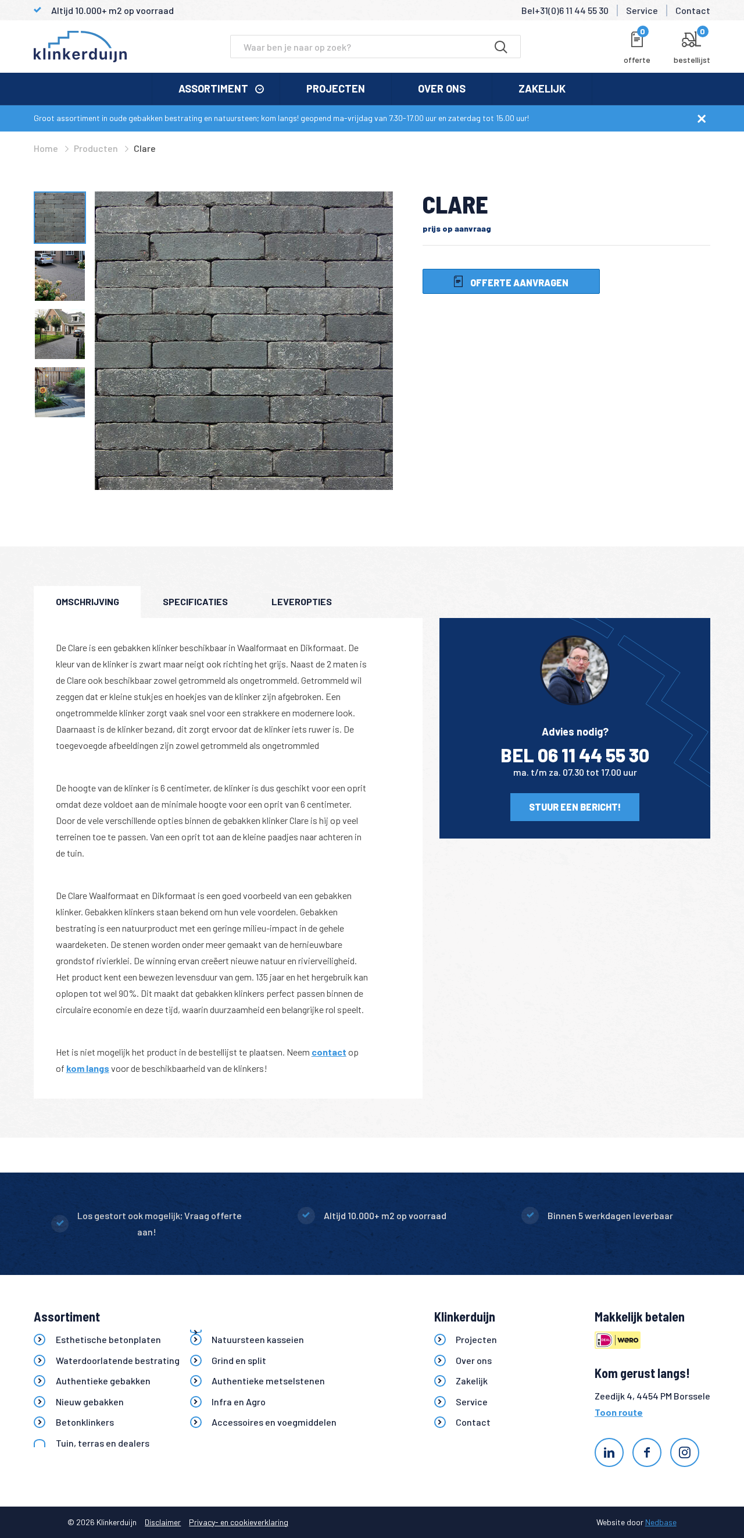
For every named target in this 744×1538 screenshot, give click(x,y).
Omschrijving (87, 601)
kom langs (87, 1068)
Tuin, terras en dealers (102, 1442)
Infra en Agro (239, 1401)
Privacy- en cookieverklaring (238, 1522)
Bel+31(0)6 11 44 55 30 (565, 10)
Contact (692, 10)
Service (642, 10)
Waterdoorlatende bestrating (118, 1360)
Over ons (442, 88)
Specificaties (195, 601)
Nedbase (661, 1522)
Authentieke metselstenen (268, 1380)
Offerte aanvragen (518, 282)
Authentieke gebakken (103, 1380)
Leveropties (301, 601)
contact (329, 1051)
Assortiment (213, 88)
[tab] (87, 602)
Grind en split (239, 1360)
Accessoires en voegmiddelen (274, 1421)
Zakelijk (542, 88)
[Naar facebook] (646, 1452)
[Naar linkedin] (609, 1452)
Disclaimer (163, 1522)
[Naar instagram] (684, 1452)
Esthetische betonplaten (108, 1339)
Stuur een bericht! (575, 806)
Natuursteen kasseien (258, 1339)
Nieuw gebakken (90, 1401)
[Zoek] (501, 46)
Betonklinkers (85, 1421)
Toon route (619, 1412)
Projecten (335, 88)
